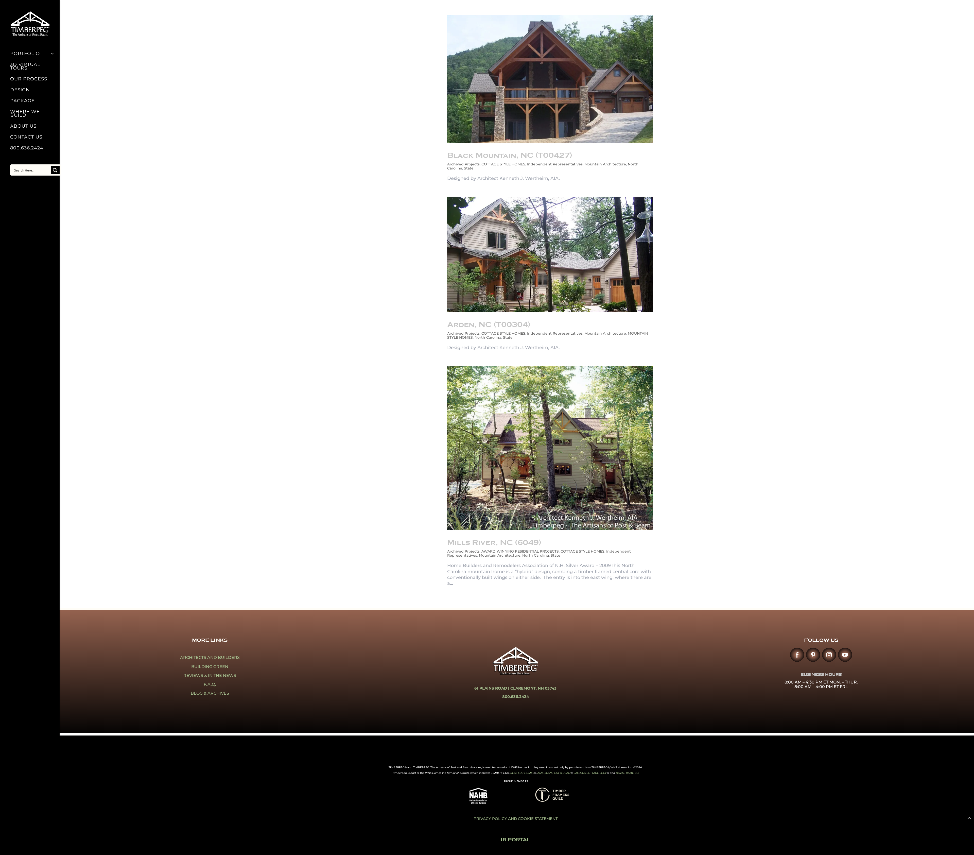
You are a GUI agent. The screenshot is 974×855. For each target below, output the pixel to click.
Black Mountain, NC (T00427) (509, 155)
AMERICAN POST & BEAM (554, 773)
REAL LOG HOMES (522, 773)
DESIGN (20, 90)
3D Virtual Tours (25, 67)
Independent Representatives (555, 164)
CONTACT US (26, 137)
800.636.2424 (26, 148)
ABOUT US (23, 126)
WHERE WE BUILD (25, 114)
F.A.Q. (210, 684)
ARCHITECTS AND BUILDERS (210, 657)
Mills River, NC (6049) (494, 542)
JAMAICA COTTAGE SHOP (590, 773)
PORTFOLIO (25, 54)
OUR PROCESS (28, 79)
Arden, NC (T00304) (488, 324)
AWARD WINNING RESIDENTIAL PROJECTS (520, 551)
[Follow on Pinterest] (813, 654)
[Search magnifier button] (55, 170)
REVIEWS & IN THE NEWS (209, 675)
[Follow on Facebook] (797, 654)
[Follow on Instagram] (829, 654)
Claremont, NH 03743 (533, 688)
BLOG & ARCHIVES (210, 693)
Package (22, 101)
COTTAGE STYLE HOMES (503, 164)
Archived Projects (463, 164)
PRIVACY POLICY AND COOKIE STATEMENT (516, 818)
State (469, 168)
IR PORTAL (515, 840)
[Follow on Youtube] (845, 654)
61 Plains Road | (492, 688)
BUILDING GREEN (209, 666)
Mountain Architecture (605, 164)
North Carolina (488, 337)
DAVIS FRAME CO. (627, 773)
